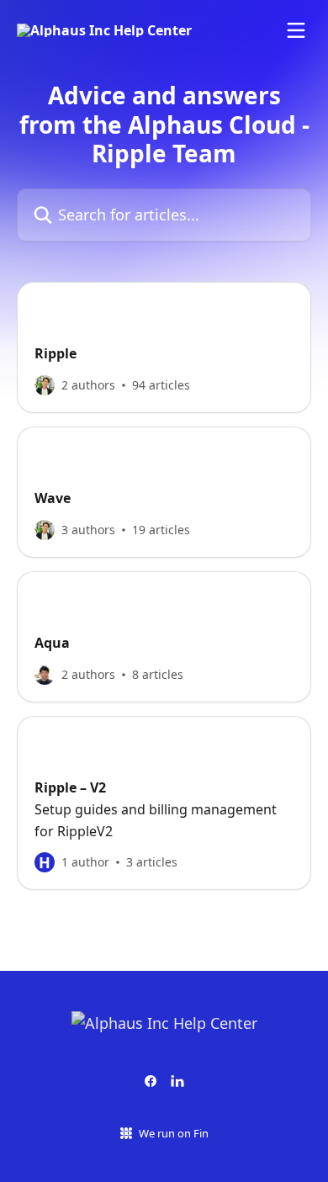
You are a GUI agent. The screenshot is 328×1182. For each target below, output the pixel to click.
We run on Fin (174, 1133)
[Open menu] (296, 30)
